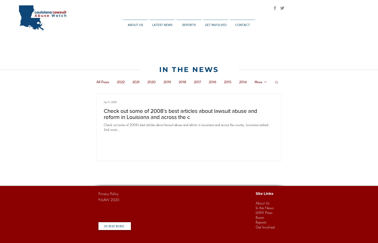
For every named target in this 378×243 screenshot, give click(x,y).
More (258, 82)
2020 (151, 82)
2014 (243, 82)
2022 (121, 82)
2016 (212, 82)
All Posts (102, 82)
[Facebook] (275, 8)
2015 (227, 82)
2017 (197, 82)
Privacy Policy (108, 193)
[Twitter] (282, 8)
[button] (162, 23)
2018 (182, 82)
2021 (136, 82)
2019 (167, 82)
